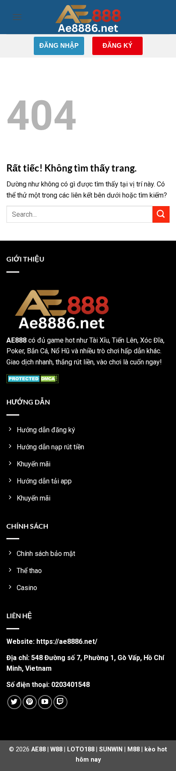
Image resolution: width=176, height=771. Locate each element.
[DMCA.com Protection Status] (32, 378)
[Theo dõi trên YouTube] (45, 702)
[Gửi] (161, 214)
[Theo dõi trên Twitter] (14, 702)
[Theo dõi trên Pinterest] (30, 702)
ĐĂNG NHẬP (59, 45)
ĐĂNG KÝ (117, 45)
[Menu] (17, 16)
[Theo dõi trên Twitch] (60, 702)
